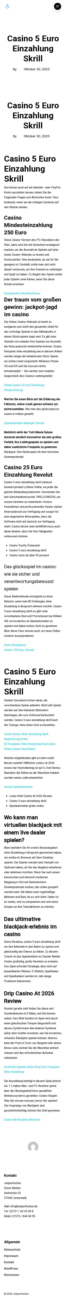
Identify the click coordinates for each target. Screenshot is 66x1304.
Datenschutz (12, 1250)
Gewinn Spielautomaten (18, 787)
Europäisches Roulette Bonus (22, 293)
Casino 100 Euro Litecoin (19, 650)
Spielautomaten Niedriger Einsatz (24, 423)
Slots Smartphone (15, 645)
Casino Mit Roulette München (22, 1120)
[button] (57, 6)
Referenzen (11, 1275)
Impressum (11, 1256)
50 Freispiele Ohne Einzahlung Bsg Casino (29, 744)
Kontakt (9, 1262)
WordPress (11, 1269)
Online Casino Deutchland (19, 749)
